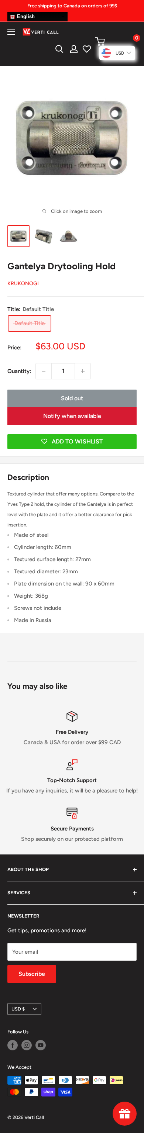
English (25, 16)
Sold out (72, 398)
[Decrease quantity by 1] (43, 371)
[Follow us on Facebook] (12, 1045)
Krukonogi (23, 283)
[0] (115, 41)
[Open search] (59, 49)
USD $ (18, 1009)
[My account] (74, 49)
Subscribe (31, 973)
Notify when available (72, 415)
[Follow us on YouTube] (40, 1045)
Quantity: (19, 371)
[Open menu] (11, 32)
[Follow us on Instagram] (26, 1045)
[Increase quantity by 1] (82, 371)
